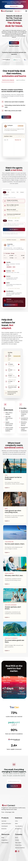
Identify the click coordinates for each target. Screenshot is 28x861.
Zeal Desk (3, 821)
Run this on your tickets (11, 304)
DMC (8, 192)
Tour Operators (18, 826)
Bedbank (22, 192)
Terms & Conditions (20, 847)
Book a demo (18, 11)
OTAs (16, 821)
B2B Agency (6, 194)
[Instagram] (18, 851)
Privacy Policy (18, 845)
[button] (26, 11)
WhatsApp (10, 220)
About (16, 837)
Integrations (4, 840)
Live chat (17, 220)
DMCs (16, 823)
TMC (17, 192)
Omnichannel (4, 826)
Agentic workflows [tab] (20, 80)
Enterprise (3, 828)
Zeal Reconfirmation (6, 823)
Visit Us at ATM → (14, 6)
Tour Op (12, 192)
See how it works (14, 46)
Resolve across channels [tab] (8, 80)
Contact (17, 840)
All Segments (18, 828)
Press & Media (4, 842)
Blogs (2, 837)
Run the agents (14, 229)
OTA (4, 192)
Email (5, 220)
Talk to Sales (18, 842)
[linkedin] (16, 851)
